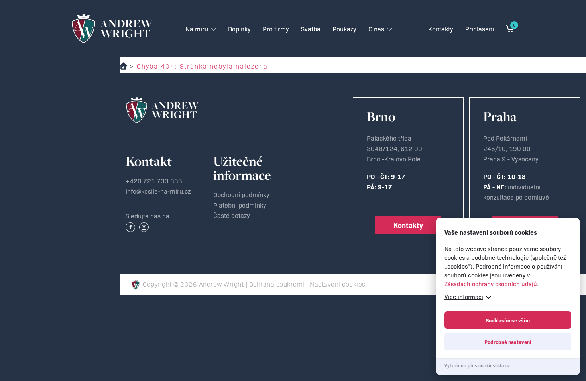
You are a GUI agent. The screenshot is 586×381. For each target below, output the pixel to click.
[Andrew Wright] (162, 110)
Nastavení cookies (338, 283)
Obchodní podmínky (241, 194)
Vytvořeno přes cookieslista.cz (477, 365)
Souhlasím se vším (508, 320)
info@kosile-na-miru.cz (158, 191)
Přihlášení (479, 28)
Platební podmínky (239, 204)
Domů (123, 66)
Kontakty (408, 225)
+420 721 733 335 (154, 180)
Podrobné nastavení (507, 341)
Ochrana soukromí (277, 283)
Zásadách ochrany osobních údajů (490, 283)
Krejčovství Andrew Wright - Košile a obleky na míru (112, 28)
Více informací (463, 296)
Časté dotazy (231, 215)
